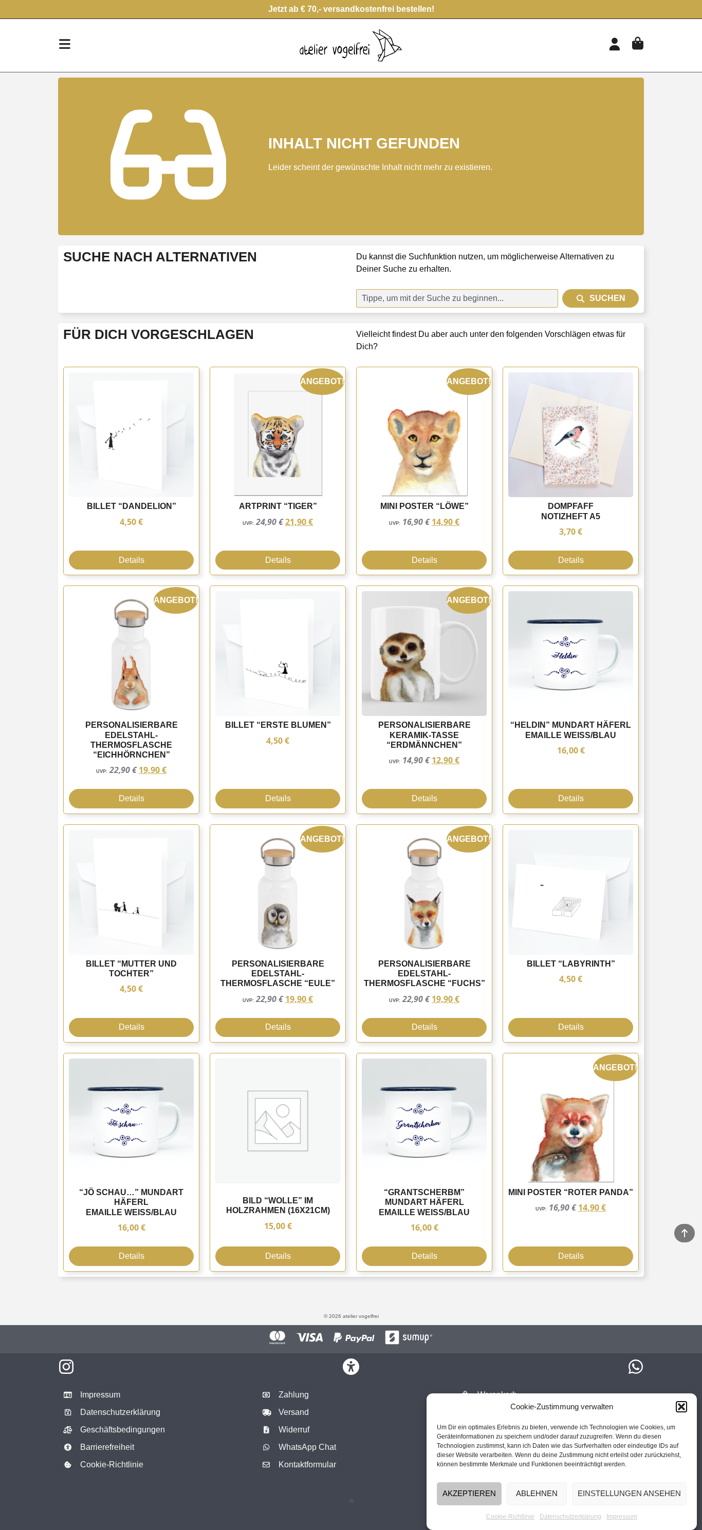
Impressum (621, 1516)
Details (131, 560)
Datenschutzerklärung (570, 1516)
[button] (681, 1407)
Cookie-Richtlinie (510, 1516)
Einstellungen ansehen (629, 1493)
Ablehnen (537, 1493)
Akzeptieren (469, 1493)
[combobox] (457, 298)
